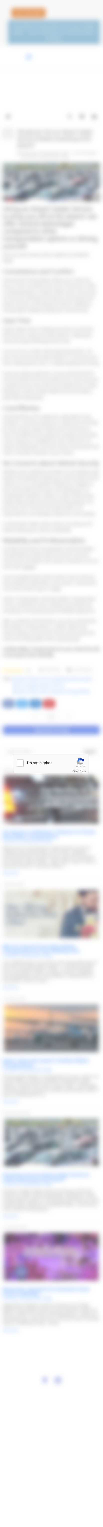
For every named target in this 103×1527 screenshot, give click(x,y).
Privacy (76, 771)
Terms (83, 771)
